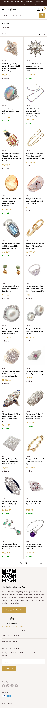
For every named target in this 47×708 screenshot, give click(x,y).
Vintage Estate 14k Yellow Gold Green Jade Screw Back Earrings (11, 288)
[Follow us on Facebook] (3, 685)
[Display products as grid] (40, 34)
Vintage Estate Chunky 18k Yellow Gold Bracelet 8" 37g (35, 461)
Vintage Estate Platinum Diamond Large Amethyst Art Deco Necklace (34, 546)
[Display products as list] (44, 34)
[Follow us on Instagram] (12, 685)
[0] (43, 9)
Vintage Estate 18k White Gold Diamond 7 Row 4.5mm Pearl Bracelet (11, 373)
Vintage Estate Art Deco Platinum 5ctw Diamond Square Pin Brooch (10, 461)
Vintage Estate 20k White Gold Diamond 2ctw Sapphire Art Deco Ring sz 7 (11, 417)
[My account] (38, 9)
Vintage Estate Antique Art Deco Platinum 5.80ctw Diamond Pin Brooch (35, 416)
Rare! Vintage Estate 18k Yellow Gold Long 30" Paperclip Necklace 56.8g (35, 156)
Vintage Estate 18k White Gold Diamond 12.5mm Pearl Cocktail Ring (11, 331)
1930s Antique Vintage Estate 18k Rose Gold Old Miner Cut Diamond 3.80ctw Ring (11, 67)
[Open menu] (3, 9)
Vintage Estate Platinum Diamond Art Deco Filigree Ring (35, 503)
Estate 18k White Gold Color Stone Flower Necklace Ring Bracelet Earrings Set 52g (34, 112)
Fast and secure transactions (23, 626)
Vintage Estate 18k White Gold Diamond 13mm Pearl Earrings (35, 331)
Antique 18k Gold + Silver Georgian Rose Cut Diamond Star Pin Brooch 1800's (35, 67)
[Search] (42, 15)
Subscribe (9, 668)
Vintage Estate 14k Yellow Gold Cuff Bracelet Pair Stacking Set (35, 246)
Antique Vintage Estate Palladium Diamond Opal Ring (10, 111)
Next (40, 563)
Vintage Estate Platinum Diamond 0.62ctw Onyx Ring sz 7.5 (10, 503)
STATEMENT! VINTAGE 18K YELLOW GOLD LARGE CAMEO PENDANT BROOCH (11, 202)
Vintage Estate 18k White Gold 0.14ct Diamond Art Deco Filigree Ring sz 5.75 (35, 288)
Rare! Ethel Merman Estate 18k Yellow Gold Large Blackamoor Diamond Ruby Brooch (11, 157)
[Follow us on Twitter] (7, 685)
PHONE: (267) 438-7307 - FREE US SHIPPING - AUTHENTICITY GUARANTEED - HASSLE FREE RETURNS (23, 3)
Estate (4, 61)
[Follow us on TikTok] (16, 685)
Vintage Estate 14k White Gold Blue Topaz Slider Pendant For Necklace (11, 246)
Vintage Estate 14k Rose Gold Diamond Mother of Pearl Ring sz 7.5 (34, 201)
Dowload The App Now (14, 610)
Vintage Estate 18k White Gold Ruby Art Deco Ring (34, 372)
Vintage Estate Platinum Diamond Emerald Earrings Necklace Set (11, 546)
